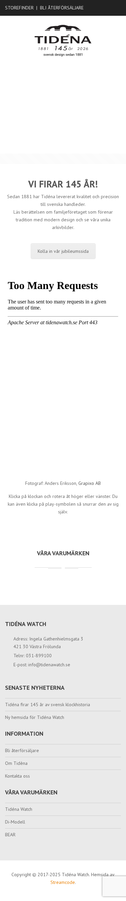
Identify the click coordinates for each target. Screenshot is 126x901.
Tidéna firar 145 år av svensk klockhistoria (47, 704)
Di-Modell (15, 822)
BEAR (10, 835)
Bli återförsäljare (62, 8)
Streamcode (62, 882)
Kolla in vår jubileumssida (63, 251)
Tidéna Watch (18, 809)
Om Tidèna (16, 763)
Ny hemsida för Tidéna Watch (34, 717)
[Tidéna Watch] (63, 40)
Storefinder (19, 8)
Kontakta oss (17, 776)
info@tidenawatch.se (49, 665)
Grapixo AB (89, 483)
